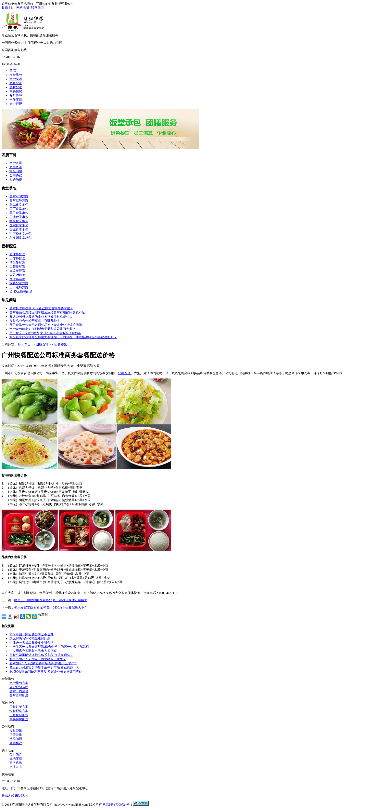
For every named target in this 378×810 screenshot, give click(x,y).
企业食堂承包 (18, 229)
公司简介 (15, 754)
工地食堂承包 (18, 217)
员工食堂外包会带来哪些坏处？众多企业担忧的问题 (45, 324)
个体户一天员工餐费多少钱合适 (31, 642)
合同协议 (15, 175)
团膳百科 (42, 344)
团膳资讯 (15, 167)
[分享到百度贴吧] (10, 616)
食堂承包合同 (18, 687)
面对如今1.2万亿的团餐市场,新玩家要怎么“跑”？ (43, 663)
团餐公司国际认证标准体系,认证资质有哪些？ (41, 655)
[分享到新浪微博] (16, 616)
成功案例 (15, 758)
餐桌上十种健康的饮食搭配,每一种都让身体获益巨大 (50, 600)
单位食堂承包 (18, 212)
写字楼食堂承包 (20, 233)
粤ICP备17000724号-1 (117, 804)
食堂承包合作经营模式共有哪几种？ (34, 320)
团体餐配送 (17, 254)
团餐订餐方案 (18, 706)
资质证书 (15, 767)
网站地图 (22, 7)
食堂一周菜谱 (18, 691)
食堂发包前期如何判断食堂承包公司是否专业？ (42, 329)
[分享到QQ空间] (34, 616)
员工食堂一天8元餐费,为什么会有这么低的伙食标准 (45, 333)
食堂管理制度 (18, 695)
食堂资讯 (15, 163)
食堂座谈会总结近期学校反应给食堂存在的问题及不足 (47, 312)
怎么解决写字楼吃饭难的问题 (29, 638)
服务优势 (15, 762)
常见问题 (15, 171)
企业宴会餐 (17, 279)
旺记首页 (24, 344)
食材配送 (15, 87)
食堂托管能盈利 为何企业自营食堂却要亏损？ (41, 308)
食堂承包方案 (18, 196)
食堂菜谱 (15, 79)
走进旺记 (15, 103)
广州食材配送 (18, 715)
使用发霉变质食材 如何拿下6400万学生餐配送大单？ (50, 607)
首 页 (13, 70)
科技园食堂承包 (20, 237)
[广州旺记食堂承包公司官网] (23, 32)
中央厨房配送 (18, 719)
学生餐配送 (17, 262)
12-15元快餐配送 (20, 291)
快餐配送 (124, 373)
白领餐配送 (17, 266)
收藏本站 (8, 7)
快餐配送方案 (18, 283)
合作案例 (15, 99)
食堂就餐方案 (18, 200)
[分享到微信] (28, 616)
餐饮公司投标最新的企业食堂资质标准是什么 (40, 316)
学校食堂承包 (18, 221)
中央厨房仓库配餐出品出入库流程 (33, 650)
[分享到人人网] (22, 616)
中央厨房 (15, 91)
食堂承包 (15, 74)
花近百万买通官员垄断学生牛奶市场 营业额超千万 (44, 667)
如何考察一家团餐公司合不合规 (31, 634)
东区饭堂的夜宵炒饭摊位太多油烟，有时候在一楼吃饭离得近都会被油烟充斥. (63, 337)
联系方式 (8, 795)
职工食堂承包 (18, 204)
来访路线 (21, 795)
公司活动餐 (17, 275)
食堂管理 (15, 95)
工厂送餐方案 (18, 287)
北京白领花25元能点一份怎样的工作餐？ (37, 659)
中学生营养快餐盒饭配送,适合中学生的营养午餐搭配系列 (49, 646)
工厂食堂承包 (18, 208)
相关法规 (15, 179)
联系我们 (37, 7)
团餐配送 (15, 83)
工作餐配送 (17, 258)
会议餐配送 (17, 270)
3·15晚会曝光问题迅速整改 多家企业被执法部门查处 (45, 671)
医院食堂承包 (18, 225)
